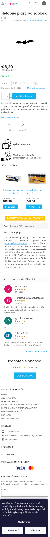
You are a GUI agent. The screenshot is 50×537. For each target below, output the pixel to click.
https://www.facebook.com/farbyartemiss (23, 435)
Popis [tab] (6, 226)
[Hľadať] (30, 3)
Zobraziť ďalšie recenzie (36, 351)
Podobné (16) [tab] (16, 226)
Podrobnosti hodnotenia (38, 20)
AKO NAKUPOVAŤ (9, 398)
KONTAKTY (6, 415)
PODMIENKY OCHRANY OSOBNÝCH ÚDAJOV (20, 404)
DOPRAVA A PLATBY (10, 401)
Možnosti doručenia (36, 88)
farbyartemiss (11, 439)
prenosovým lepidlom (15, 243)
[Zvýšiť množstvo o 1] (10, 94)
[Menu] (44, 3)
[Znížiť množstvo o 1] (10, 97)
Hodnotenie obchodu (25, 361)
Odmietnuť (12, 530)
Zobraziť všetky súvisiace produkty (25, 218)
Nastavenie (24, 521)
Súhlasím (36, 530)
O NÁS (4, 394)
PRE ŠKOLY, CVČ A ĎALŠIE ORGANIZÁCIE (19, 408)
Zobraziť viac (25, 375)
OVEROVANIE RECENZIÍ (11, 411)
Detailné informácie (10, 117)
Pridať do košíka (26, 96)
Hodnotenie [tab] (29, 226)
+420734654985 (12, 431)
